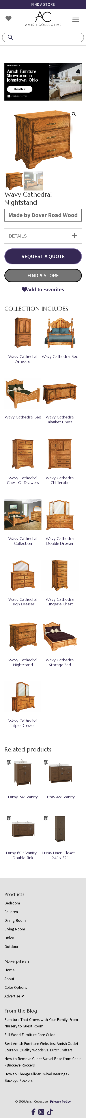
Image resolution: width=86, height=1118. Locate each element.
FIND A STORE (43, 4)
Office (9, 937)
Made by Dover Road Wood (43, 215)
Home (9, 969)
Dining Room (15, 920)
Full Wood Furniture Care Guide (29, 1034)
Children (11, 911)
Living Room (14, 929)
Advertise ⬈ (14, 996)
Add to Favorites (45, 289)
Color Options (15, 987)
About (9, 978)
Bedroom (12, 903)
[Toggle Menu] (75, 20)
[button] (74, 114)
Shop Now (20, 89)
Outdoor (11, 946)
